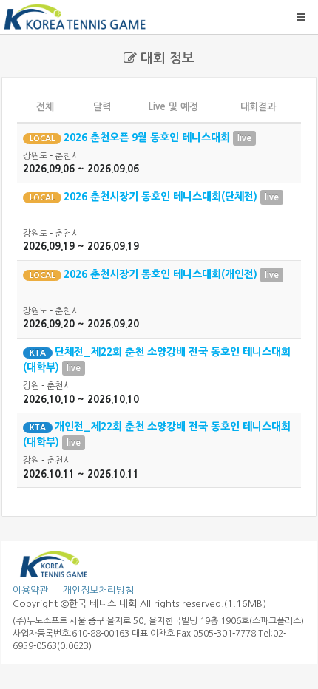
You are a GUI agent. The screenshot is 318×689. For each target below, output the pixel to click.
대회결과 (258, 107)
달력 (102, 107)
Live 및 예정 (173, 107)
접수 (271, 138)
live (244, 138)
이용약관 (30, 590)
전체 (45, 107)
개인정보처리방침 (92, 590)
